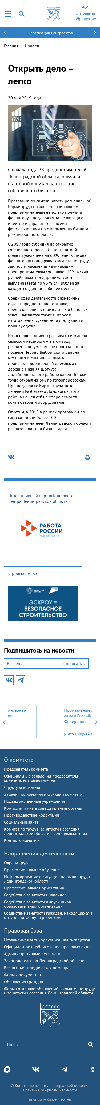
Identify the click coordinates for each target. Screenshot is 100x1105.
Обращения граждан (23, 981)
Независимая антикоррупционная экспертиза (47, 939)
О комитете (18, 759)
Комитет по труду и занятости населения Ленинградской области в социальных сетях (45, 831)
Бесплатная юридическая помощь (36, 967)
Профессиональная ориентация (34, 888)
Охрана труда (17, 862)
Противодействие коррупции (31, 815)
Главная (11, 45)
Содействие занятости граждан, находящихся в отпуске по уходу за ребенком (48, 915)
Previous (4, 721)
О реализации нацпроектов (50, 33)
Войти (66, 1100)
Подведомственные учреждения (34, 801)
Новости (33, 45)
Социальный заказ (21, 822)
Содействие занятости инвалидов (35, 894)
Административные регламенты (33, 953)
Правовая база (23, 930)
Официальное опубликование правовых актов (48, 946)
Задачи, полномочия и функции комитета (43, 794)
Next (96, 721)
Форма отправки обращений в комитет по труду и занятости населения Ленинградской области (49, 990)
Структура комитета (22, 787)
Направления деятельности (39, 853)
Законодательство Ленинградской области (44, 960)
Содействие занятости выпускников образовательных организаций (37, 904)
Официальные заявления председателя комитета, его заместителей (41, 778)
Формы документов (22, 974)
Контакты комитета (22, 840)
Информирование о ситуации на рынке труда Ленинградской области (47, 879)
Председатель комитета (26, 769)
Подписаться (74, 663)
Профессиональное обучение (32, 869)
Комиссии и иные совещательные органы (43, 808)
